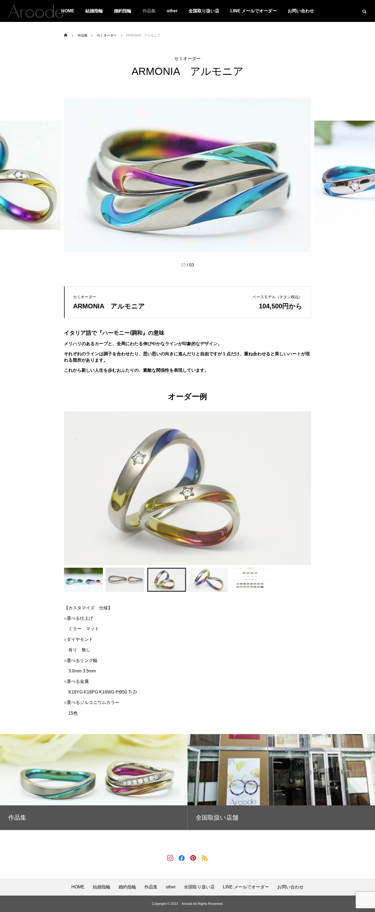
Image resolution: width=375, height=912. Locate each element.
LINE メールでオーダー (253, 10)
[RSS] (205, 858)
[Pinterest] (193, 858)
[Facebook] (182, 858)
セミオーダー (187, 58)
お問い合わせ (301, 10)
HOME (78, 887)
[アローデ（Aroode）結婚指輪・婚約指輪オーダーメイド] (36, 11)
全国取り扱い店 (204, 10)
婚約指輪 (122, 10)
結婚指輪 (94, 10)
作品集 (149, 10)
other (172, 10)
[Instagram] (170, 858)
